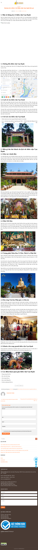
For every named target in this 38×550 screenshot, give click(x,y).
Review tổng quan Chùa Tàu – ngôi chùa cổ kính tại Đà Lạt (11, 446)
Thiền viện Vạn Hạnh (26, 389)
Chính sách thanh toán (5, 517)
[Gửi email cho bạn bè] (19, 386)
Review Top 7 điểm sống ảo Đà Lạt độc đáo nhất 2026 (10, 452)
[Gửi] (36, 439)
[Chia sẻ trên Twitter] (17, 386)
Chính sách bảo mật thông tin (6, 518)
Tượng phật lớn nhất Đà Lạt (33, 389)
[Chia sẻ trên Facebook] (15, 386)
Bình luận (3, 408)
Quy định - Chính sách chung (6, 514)
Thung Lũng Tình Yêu (6, 374)
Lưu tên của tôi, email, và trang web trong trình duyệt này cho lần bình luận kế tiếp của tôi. (18, 431)
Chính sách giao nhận (4, 515)
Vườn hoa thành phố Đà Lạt (7, 382)
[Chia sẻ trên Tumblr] (22, 386)
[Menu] (1, 2)
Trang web (3, 426)
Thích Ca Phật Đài (20, 389)
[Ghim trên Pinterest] (21, 386)
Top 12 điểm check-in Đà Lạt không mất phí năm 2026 (10, 444)
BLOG (2, 458)
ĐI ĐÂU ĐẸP (19, 6)
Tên (3, 417)
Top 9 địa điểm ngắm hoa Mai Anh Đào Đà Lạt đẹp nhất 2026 (11, 448)
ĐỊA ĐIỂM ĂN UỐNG (4, 461)
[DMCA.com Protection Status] (4, 543)
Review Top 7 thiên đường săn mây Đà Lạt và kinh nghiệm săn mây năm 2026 (14, 450)
